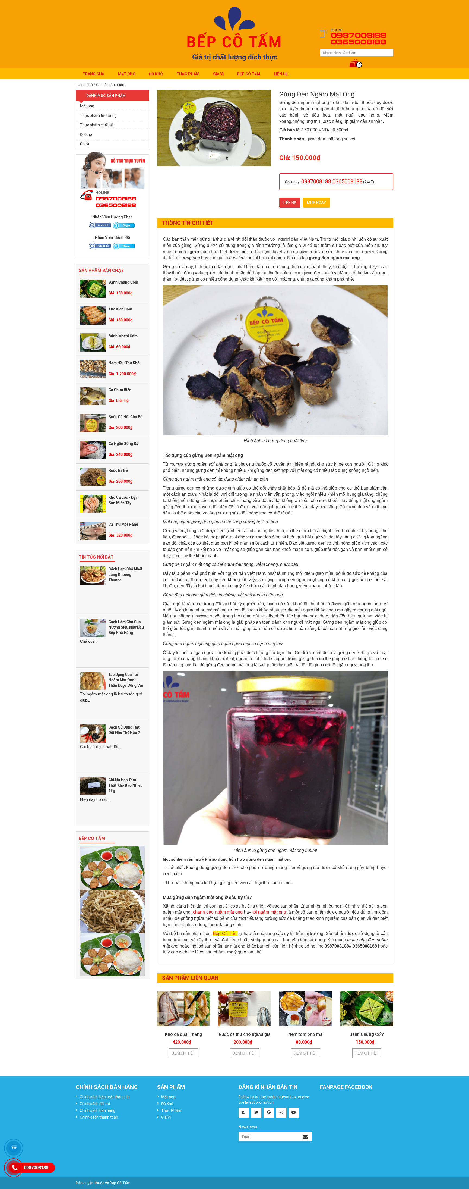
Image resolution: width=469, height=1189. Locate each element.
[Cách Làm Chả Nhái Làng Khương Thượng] (93, 575)
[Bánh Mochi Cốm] (93, 342)
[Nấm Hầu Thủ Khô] (93, 369)
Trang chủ (93, 74)
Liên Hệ (281, 74)
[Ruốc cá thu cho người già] (244, 1008)
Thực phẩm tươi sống (98, 115)
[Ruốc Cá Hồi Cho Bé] (93, 423)
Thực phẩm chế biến (97, 125)
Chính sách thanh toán (99, 1117)
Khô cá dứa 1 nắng (183, 1034)
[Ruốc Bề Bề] (93, 476)
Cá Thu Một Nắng (123, 524)
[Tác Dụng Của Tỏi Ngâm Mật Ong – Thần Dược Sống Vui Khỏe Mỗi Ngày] (93, 680)
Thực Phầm (171, 1110)
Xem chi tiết (183, 1053)
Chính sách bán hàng (97, 1110)
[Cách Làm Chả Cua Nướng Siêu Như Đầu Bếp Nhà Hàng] (93, 628)
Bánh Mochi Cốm (123, 336)
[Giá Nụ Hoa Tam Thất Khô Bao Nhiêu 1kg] (93, 786)
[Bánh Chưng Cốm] (93, 288)
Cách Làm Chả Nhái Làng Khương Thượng (125, 574)
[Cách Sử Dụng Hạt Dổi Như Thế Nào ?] (93, 733)
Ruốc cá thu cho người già (245, 1034)
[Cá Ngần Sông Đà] (93, 449)
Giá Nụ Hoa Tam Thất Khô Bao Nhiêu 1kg (125, 785)
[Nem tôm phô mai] (305, 1008)
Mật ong (126, 74)
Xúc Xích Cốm (120, 309)
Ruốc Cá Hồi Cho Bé (125, 417)
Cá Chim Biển (120, 390)
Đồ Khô (156, 74)
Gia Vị (218, 74)
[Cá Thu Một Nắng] (93, 530)
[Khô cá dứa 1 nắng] (183, 1008)
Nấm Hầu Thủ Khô (124, 363)
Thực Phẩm (187, 74)
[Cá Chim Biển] (93, 396)
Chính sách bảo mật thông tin (105, 1097)
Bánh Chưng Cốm (123, 282)
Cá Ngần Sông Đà (123, 443)
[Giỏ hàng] (356, 59)
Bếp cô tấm (248, 74)
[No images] (112, 867)
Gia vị (84, 144)
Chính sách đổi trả (95, 1104)
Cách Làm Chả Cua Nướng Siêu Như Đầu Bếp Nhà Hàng (126, 627)
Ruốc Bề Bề (118, 470)
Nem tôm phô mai (306, 1034)
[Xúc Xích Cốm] (93, 315)
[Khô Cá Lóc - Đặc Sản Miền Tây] (93, 503)
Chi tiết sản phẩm (111, 85)
